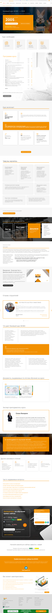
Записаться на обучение (25, 23)
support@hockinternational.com (38, 600)
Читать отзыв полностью (43, 314)
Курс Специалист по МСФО (9, 213)
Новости (20, 602)
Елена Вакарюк (33, 126)
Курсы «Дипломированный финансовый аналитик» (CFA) (13, 584)
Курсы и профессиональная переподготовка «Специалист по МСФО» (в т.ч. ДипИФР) (18, 579)
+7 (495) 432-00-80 (17, 0)
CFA (27, 602)
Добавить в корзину (9, 529)
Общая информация (21, 599)
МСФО (27, 600)
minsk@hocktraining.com (38, 605)
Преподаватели (21, 601)
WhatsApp (24, 0)
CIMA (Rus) (28, 599)
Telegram (29, 0)
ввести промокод (8, 534)
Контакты (20, 600)
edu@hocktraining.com (34, 0)
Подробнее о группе (20, 529)
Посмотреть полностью (8, 285)
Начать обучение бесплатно (11, 23)
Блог (19, 603)
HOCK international (37, 599)
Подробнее (41, 611)
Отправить (47, 592)
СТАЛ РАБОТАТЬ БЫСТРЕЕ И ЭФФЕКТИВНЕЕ (30, 302)
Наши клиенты (20, 605)
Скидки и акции (20, 604)
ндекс (18, 27)
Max (21, 0)
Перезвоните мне (40, 522)
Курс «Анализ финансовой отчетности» (10, 587)
